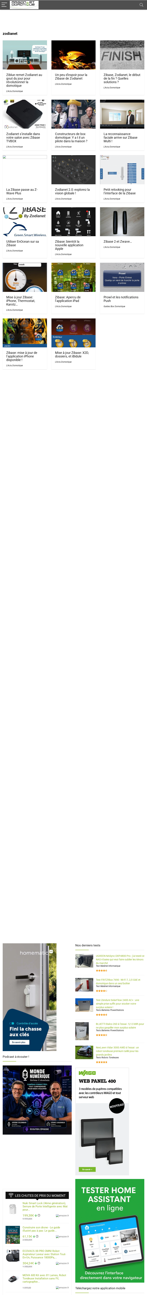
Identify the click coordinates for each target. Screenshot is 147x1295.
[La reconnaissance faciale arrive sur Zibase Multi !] (122, 102)
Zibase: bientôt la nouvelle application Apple (69, 245)
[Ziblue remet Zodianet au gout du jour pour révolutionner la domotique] (25, 43)
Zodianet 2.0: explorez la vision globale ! (72, 191)
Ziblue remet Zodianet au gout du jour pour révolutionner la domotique (24, 80)
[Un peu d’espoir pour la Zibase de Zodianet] (73, 43)
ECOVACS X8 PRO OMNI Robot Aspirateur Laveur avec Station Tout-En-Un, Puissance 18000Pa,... (44, 1254)
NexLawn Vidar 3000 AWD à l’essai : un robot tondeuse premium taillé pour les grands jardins (117, 1051)
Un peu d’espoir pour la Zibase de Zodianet (71, 76)
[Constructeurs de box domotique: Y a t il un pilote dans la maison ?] (73, 102)
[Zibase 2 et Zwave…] (122, 209)
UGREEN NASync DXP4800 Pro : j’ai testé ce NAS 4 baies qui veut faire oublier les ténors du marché (120, 959)
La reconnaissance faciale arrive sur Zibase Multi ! (120, 137)
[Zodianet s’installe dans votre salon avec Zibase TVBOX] (25, 102)
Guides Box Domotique (114, 306)
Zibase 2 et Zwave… (118, 241)
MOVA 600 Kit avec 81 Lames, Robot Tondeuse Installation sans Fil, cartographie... (44, 1278)
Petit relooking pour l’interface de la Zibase (120, 191)
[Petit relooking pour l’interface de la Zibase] (122, 157)
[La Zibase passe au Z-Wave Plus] (25, 157)
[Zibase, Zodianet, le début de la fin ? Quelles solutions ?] (122, 43)
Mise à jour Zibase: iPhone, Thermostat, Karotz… (20, 300)
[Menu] (4, 5)
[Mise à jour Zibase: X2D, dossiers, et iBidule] (73, 321)
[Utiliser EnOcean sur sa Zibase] (25, 209)
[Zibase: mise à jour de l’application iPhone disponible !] (25, 321)
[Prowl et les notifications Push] (122, 265)
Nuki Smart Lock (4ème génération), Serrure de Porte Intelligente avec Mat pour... (45, 1206)
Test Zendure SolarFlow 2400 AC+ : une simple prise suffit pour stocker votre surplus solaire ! (117, 1004)
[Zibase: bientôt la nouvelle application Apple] (73, 209)
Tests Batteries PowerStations (110, 1010)
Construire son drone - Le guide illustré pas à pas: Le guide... (41, 1229)
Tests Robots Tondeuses (107, 1057)
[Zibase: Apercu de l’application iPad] (73, 265)
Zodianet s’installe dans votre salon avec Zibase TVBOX (23, 137)
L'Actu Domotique (14, 91)
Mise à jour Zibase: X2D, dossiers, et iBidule (72, 354)
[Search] (141, 5)
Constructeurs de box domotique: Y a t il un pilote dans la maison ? (71, 137)
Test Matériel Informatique (108, 966)
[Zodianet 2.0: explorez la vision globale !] (73, 157)
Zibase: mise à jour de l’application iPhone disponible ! (21, 356)
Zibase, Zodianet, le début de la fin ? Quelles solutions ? (122, 78)
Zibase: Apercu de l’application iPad (68, 299)
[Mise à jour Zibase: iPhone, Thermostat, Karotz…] (25, 265)
